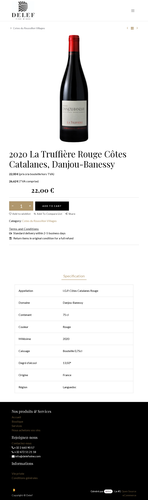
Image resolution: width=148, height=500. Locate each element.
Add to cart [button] (52, 206)
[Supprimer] (13, 206)
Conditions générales (25, 478)
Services (17, 425)
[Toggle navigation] (132, 10)
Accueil (16, 417)
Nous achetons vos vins (26, 430)
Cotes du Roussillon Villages (29, 28)
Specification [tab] (74, 276)
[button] (48, 214)
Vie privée (18, 473)
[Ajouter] (29, 206)
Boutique (17, 421)
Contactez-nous (22, 443)
